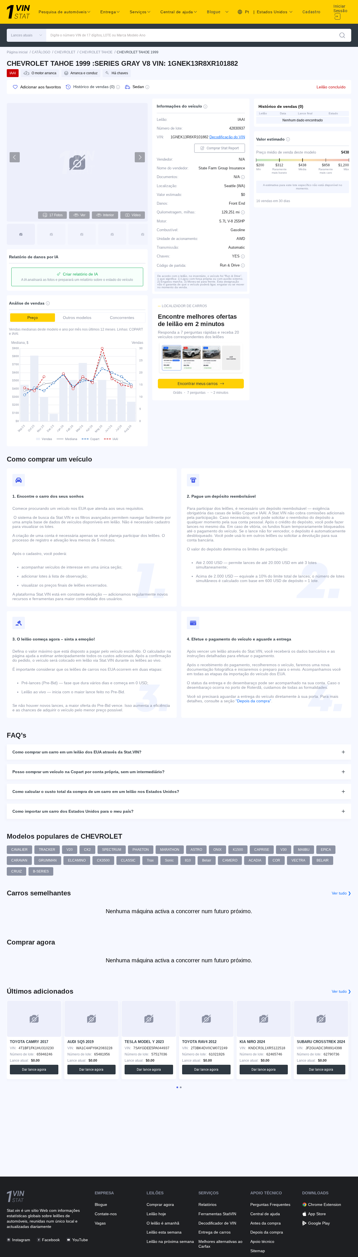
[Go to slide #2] (51, 234)
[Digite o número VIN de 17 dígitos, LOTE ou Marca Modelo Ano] (342, 35)
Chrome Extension (324, 1204)
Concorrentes (122, 317)
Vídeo (136, 215)
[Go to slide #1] (21, 234)
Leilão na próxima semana (170, 1241)
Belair (206, 860)
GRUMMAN (48, 860)
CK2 (87, 850)
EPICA (326, 850)
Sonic (169, 860)
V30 (283, 850)
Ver (82, 215)
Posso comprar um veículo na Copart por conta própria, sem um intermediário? (88, 771)
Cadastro (311, 12)
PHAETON (140, 850)
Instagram (21, 1240)
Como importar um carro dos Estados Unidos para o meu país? (73, 811)
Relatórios (207, 1204)
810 (188, 860)
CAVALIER (19, 850)
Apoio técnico (262, 1241)
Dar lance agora (34, 1070)
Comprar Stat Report (223, 148)
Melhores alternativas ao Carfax (220, 1244)
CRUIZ (16, 871)
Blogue (213, 12)
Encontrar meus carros (198, 383)
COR (276, 860)
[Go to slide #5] (143, 234)
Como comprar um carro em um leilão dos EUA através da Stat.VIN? (77, 752)
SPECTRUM (111, 850)
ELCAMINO (77, 860)
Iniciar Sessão (340, 8)
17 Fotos (56, 215)
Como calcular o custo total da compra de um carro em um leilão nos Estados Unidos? (95, 791)
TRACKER (47, 850)
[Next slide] (140, 157)
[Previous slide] (15, 157)
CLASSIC (128, 860)
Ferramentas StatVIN (217, 1214)
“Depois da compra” (253, 701)
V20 (70, 850)
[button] (26, 35)
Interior (108, 215)
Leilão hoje (156, 1214)
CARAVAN (19, 860)
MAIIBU (304, 850)
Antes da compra (265, 1223)
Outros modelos (77, 317)
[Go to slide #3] (82, 234)
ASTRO (196, 850)
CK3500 (103, 860)
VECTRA (298, 860)
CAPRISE (261, 850)
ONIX (217, 850)
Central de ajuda (265, 1214)
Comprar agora (160, 1204)
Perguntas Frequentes (270, 1204)
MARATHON (169, 850)
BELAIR (323, 860)
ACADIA (255, 860)
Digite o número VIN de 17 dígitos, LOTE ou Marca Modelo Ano (97, 35)
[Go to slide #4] (112, 234)
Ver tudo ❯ (341, 893)
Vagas (100, 1223)
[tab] (177, 1087)
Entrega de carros (214, 1232)
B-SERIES (41, 871)
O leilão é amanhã (163, 1223)
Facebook (51, 1240)
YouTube (80, 1240)
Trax (150, 860)
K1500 (238, 850)
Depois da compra (266, 1232)
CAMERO (229, 860)
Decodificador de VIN (217, 1223)
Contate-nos (106, 1214)
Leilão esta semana (164, 1232)
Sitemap (257, 1251)
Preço (32, 317)
